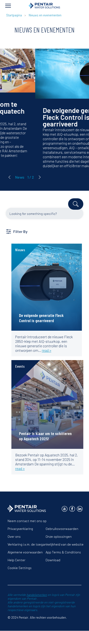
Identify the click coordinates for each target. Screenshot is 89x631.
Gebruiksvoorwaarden (62, 529)
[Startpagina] (44, 5)
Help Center (16, 560)
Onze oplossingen (59, 536)
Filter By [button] (20, 231)
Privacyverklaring (20, 529)
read (22, 253)
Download (53, 560)
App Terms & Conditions (63, 552)
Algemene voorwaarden (25, 552)
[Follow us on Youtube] (64, 509)
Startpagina (14, 15)
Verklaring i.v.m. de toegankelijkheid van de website (46, 544)
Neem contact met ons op (27, 521)
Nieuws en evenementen (45, 15)
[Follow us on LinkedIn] (80, 509)
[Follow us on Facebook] (72, 509)
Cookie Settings (20, 568)
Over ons (14, 536)
